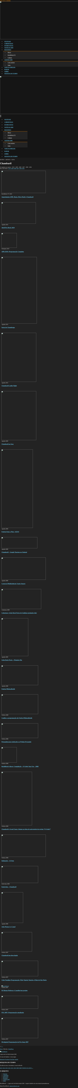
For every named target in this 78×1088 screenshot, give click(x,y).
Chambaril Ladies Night (9, 386)
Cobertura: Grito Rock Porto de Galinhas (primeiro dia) (19, 613)
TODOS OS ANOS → (27, 1068)
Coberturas (5, 1075)
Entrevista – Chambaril (9, 887)
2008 (15, 168)
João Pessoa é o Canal (8, 927)
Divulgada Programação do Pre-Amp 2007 (15, 1042)
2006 (20, 168)
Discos (9, 52)
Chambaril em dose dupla (10, 955)
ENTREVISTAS (8, 45)
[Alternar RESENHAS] (26, 130)
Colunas (10, 57)
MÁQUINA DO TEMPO (10, 73)
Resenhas (5, 1078)
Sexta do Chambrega (8, 327)
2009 (12, 168)
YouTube (12, 1059)
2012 (9, 1068)
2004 (23, 168)
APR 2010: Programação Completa (13, 251)
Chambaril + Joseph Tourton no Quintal (14, 552)
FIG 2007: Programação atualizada (13, 1012)
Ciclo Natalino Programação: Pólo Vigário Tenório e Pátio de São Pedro (24, 980)
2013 (6, 1068)
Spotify (16, 1059)
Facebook (7, 1059)
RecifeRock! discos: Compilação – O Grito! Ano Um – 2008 (20, 766)
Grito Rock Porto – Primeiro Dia (12, 660)
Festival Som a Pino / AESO (10, 532)
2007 (18, 168)
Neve (1, 1049)
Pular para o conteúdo (5, 0)
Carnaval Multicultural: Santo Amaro (13, 583)
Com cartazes (11, 62)
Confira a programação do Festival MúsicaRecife (17, 718)
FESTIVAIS (7, 41)
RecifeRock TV (12, 55)
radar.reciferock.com (14, 1086)
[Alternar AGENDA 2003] (26, 140)
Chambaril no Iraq (7, 444)
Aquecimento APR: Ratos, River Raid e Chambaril (17, 197)
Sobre (4, 1080)
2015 (1, 1068)
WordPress (11, 1049)
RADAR (6, 69)
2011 (12, 1068)
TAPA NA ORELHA (9, 67)
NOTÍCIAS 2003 (8, 47)
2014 (4, 1068)
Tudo (9, 65)
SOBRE (6, 71)
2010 (9, 168)
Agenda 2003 (6, 1079)
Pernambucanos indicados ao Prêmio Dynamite (16, 742)
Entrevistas (5, 1076)
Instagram (2, 1059)
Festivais (5, 1074)
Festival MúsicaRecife (8, 689)
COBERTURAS (8, 43)
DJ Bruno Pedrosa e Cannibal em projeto (14, 990)
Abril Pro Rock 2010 (8, 227)
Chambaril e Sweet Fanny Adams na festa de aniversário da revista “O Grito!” (26, 829)
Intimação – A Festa (8, 861)
